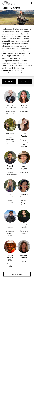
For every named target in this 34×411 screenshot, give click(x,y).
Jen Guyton (24, 167)
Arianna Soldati (24, 106)
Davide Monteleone (10, 106)
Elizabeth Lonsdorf (24, 195)
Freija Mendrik (10, 195)
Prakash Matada (10, 167)
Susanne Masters (23, 256)
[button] (31, 3)
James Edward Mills (10, 257)
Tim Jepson (10, 226)
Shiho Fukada (24, 134)
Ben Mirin (10, 133)
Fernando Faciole (24, 226)
